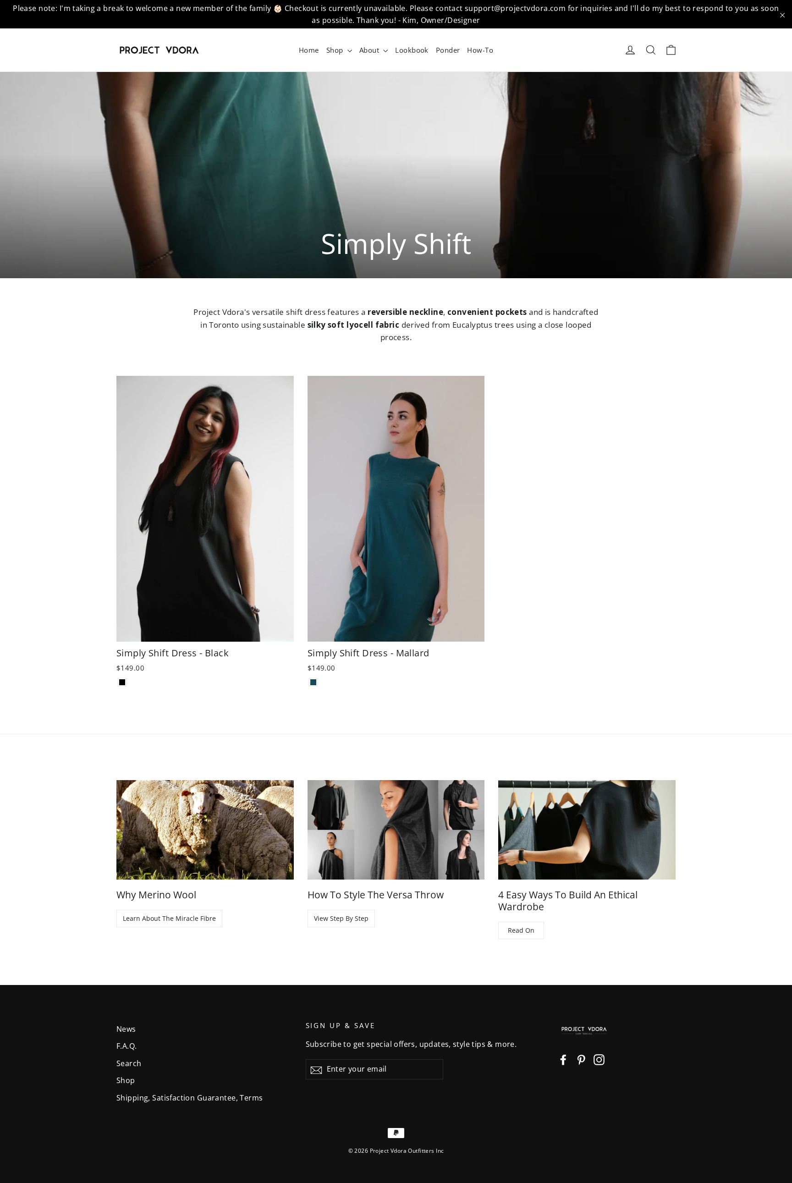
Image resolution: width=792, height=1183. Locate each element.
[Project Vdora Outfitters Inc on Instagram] (599, 1058)
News (126, 1029)
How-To (480, 50)
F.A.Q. (126, 1046)
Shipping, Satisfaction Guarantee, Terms (189, 1098)
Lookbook (411, 50)
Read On (521, 930)
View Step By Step (341, 918)
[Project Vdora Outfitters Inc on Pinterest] (581, 1058)
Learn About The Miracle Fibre (169, 918)
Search (129, 1063)
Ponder (448, 50)
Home (309, 50)
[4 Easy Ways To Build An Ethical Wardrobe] (587, 830)
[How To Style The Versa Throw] (396, 830)
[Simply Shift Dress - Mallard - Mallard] (313, 682)
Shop (335, 50)
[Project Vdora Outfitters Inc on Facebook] (563, 1058)
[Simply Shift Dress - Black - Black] (122, 682)
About (370, 50)
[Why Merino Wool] (205, 830)
